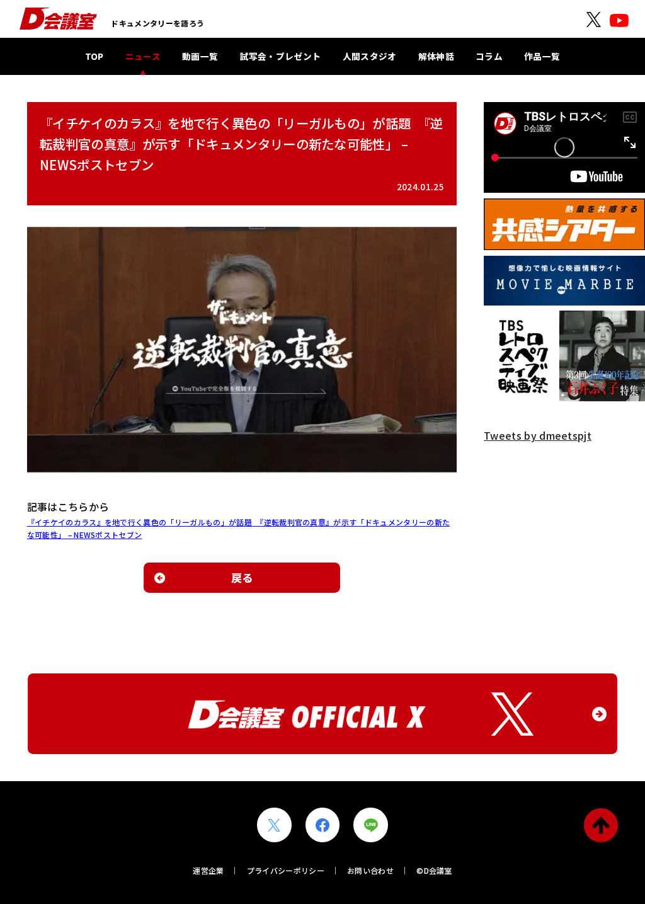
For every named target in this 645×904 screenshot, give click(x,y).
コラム (489, 56)
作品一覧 (542, 56)
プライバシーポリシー (285, 870)
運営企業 (208, 870)
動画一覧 (200, 56)
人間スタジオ (370, 56)
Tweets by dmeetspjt (537, 435)
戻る (242, 577)
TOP (94, 56)
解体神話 (436, 56)
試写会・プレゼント (280, 56)
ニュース (143, 56)
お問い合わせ (370, 870)
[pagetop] (601, 825)
